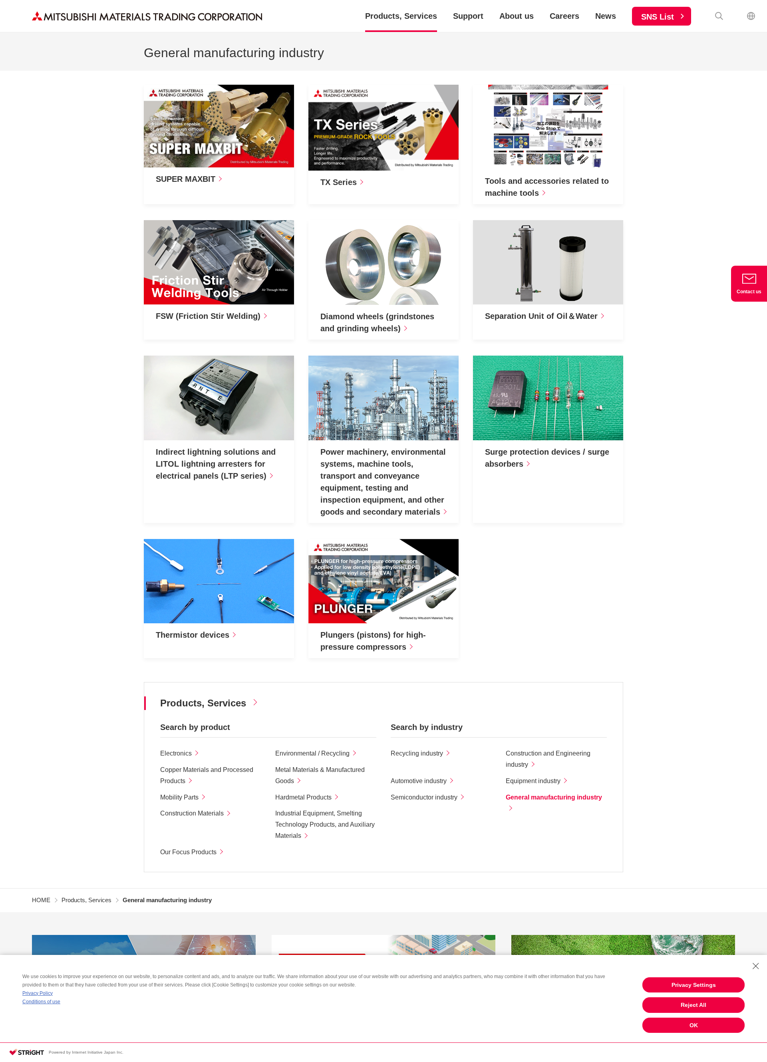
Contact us (749, 291)
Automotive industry (419, 781)
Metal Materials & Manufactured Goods (320, 775)
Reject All (693, 1005)
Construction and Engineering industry (548, 759)
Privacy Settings (694, 985)
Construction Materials (192, 813)
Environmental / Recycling (312, 753)
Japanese (751, 16)
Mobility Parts (179, 797)
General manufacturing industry (554, 797)
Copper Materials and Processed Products (206, 775)
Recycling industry (417, 753)
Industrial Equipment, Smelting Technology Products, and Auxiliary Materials (325, 824)
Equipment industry (533, 781)
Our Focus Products (188, 852)
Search (719, 16)
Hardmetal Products (303, 797)
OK (694, 1025)
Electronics (176, 753)
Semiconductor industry (424, 797)
